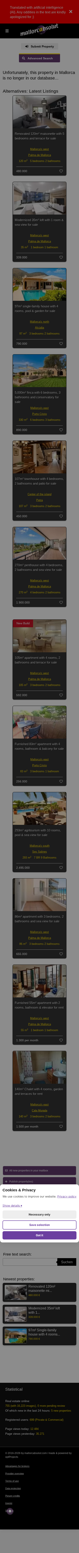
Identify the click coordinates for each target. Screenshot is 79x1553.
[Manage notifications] (10, 1511)
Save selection (39, 1225)
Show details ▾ (12, 1205)
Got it (39, 1235)
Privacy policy (66, 1196)
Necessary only (39, 1214)
